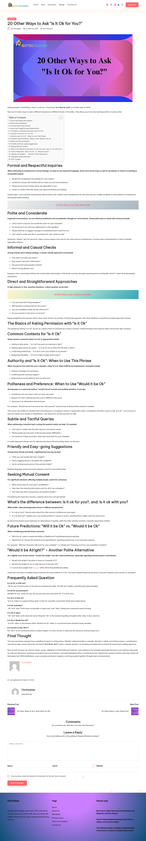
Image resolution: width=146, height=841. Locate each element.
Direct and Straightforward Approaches (24, 128)
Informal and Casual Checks (20, 126)
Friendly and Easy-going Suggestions (24, 144)
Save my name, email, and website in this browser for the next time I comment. (38, 776)
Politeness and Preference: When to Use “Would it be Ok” (30, 139)
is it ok (36, 568)
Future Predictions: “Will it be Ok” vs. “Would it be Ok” (30, 152)
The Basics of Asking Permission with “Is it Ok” (27, 131)
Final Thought (16, 159)
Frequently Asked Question (20, 157)
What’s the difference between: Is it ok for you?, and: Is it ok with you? (36, 149)
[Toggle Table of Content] (60, 117)
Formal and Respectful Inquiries (21, 121)
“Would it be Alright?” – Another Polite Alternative (29, 154)
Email (55, 766)
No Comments (48, 29)
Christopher (28, 689)
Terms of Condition (60, 821)
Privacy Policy (57, 818)
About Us (55, 811)
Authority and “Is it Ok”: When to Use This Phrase (28, 136)
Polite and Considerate (18, 123)
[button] (132, 4)
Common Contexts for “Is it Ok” (21, 134)
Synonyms (11, 19)
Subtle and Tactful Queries (19, 141)
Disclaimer (56, 814)
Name (10, 766)
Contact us (56, 825)
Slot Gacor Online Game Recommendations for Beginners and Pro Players (115, 812)
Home (54, 807)
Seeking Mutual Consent (19, 146)
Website (99, 766)
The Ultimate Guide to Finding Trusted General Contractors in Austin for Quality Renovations (115, 829)
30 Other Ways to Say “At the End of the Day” (73, 294)
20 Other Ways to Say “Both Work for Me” (73, 205)
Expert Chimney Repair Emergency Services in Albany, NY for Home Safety (115, 820)
